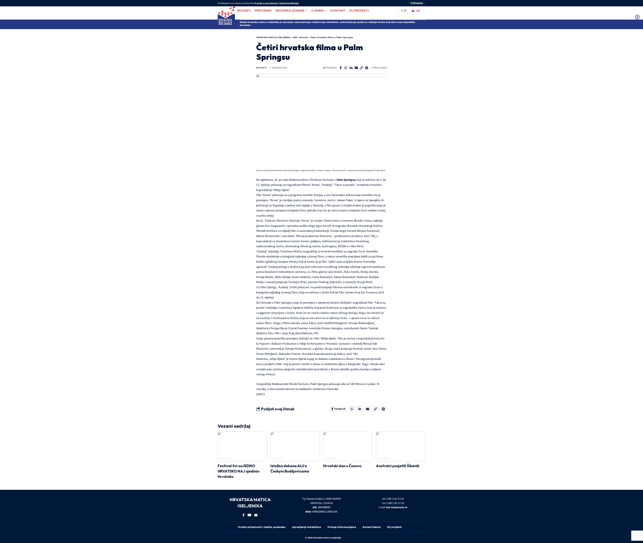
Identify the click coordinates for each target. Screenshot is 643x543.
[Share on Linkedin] (351, 67)
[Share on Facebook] (340, 67)
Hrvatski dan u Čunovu (342, 465)
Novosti (261, 67)
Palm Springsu (345, 180)
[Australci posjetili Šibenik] (400, 446)
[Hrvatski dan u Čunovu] (348, 446)
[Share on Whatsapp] (345, 67)
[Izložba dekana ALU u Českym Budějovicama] (295, 446)
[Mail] (255, 515)
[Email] (356, 67)
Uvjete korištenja (289, 3)
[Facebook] (243, 515)
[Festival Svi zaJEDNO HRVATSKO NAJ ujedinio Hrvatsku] (242, 446)
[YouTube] (249, 515)
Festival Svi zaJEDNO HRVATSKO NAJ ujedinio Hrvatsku (238, 471)
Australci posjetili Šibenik (397, 465)
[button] (416, 3)
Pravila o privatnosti (266, 3)
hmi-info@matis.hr (396, 507)
